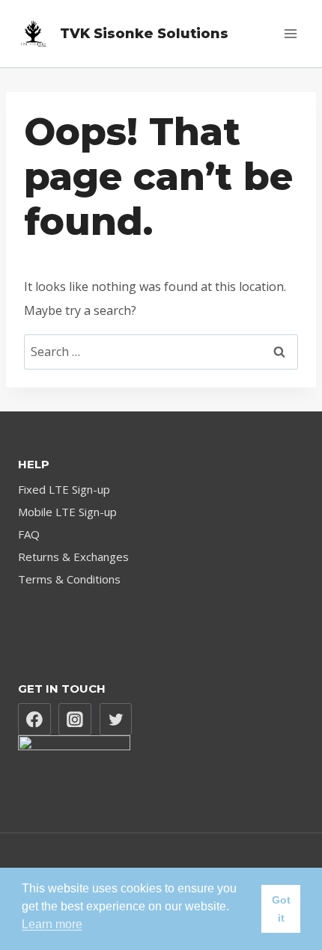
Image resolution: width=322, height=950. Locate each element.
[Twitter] (116, 719)
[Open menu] (290, 33)
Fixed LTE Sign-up (64, 489)
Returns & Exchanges (73, 556)
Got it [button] (281, 909)
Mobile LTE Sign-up (67, 511)
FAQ (29, 534)
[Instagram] (74, 719)
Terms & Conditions (69, 578)
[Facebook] (34, 719)
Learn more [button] (52, 924)
